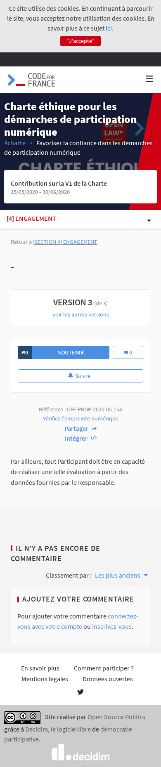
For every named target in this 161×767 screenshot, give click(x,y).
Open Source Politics (116, 717)
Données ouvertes (108, 679)
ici (109, 28)
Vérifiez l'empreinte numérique (80, 418)
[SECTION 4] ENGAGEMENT (65, 241)
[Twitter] (80, 693)
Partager (77, 428)
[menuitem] (121, 574)
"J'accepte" (80, 41)
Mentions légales (44, 679)
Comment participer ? (104, 668)
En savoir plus (40, 668)
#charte (15, 143)
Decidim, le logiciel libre (58, 729)
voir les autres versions (80, 314)
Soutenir (71, 352)
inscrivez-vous (112, 626)
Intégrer (76, 438)
